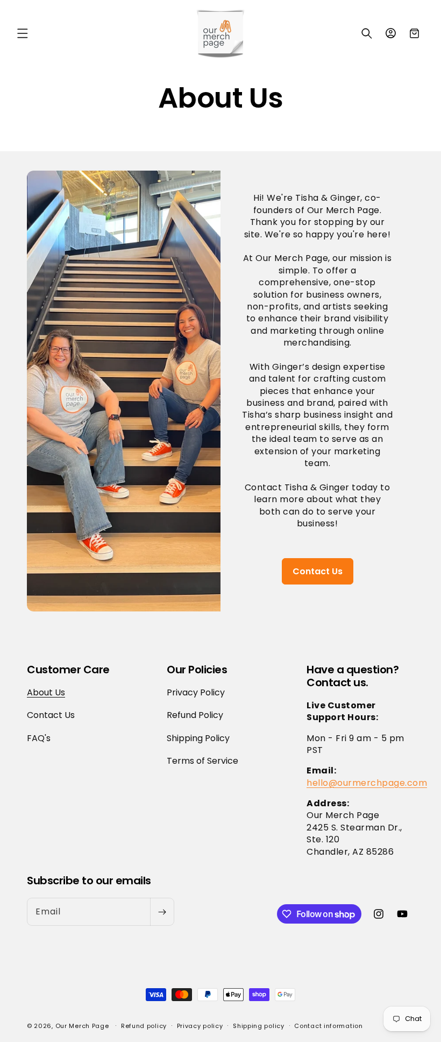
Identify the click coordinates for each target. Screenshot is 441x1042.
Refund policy (144, 1026)
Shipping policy (258, 1026)
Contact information (328, 1026)
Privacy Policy (196, 693)
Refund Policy (195, 715)
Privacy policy (200, 1026)
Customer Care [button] (68, 669)
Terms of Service (202, 761)
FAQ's (39, 738)
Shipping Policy (198, 738)
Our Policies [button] (197, 669)
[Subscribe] (162, 912)
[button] (22, 33)
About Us (46, 693)
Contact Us (318, 571)
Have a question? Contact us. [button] (353, 676)
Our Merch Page (82, 1026)
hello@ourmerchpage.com (367, 783)
